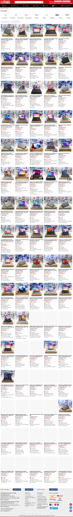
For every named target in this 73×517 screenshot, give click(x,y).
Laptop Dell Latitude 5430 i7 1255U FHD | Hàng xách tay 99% (36, 270)
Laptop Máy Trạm (14, 5)
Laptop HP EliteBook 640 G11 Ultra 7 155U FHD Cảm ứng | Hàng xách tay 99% (51, 298)
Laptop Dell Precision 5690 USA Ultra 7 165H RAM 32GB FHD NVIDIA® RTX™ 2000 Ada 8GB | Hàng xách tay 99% (36, 96)
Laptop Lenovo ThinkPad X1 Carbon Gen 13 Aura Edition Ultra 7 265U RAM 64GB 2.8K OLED (50, 443)
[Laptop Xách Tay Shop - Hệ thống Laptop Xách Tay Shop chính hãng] (5, 2)
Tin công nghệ (28, 494)
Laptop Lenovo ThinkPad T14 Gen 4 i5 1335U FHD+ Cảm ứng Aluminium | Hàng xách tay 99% (65, 327)
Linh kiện (46, 5)
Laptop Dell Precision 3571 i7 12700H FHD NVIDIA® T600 (6, 182)
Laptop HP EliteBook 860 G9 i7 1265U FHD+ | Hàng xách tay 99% (7, 240)
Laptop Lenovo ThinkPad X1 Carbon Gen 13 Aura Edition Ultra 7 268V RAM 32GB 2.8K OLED (36, 443)
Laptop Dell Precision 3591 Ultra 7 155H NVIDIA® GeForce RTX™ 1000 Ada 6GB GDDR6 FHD (21, 327)
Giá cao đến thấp (15, 21)
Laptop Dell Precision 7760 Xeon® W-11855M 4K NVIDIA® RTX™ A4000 (21, 154)
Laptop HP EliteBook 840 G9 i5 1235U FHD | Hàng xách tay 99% (21, 443)
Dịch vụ (55, 5)
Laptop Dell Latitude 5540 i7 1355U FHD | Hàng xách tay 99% (36, 240)
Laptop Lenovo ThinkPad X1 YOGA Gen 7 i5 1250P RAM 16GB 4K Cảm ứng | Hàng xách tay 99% (36, 356)
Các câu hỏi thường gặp (42, 501)
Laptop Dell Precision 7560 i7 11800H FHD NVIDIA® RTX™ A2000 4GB (21, 472)
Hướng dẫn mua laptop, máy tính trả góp (42, 505)
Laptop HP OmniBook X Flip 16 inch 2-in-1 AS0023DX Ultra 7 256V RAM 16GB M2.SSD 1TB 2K (65, 472)
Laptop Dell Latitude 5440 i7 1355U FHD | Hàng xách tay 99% (50, 182)
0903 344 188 (58, 1)
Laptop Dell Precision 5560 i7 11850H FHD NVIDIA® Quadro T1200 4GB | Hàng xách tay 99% (51, 126)
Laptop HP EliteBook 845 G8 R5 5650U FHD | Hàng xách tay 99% (36, 68)
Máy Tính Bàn (26, 5)
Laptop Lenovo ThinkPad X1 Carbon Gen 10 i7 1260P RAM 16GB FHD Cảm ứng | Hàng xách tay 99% (50, 96)
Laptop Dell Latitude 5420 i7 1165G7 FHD (36, 415)
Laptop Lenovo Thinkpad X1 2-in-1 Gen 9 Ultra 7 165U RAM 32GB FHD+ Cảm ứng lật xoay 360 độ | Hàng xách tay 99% (36, 154)
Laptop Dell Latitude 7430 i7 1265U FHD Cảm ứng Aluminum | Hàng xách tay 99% (36, 298)
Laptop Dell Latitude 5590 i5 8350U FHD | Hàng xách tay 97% (51, 39)
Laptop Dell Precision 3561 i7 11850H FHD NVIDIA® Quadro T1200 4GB (22, 415)
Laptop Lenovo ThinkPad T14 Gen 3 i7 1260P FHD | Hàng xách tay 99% (65, 298)
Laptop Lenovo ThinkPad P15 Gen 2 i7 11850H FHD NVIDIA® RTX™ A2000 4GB (36, 126)
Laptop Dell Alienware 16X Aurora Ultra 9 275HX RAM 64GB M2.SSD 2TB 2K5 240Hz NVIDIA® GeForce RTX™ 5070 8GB (7, 96)
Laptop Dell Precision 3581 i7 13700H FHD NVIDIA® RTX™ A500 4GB (36, 472)
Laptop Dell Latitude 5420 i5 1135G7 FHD (63, 39)
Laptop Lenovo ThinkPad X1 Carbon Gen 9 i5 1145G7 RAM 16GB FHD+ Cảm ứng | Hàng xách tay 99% (7, 327)
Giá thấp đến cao (5, 21)
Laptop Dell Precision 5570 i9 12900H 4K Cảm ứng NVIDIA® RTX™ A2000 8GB (65, 415)
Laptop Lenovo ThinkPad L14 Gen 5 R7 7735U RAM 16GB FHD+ (51, 415)
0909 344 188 (66, 1)
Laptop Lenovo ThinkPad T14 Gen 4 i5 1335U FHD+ (22, 240)
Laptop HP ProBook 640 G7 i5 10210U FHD (64, 154)
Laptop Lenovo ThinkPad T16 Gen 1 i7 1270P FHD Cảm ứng (22, 385)
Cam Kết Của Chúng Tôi (42, 497)
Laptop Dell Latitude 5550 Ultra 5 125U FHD (21, 125)
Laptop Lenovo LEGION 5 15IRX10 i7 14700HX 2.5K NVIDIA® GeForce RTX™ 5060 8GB (36, 182)
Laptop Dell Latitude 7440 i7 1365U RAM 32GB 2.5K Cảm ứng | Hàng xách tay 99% (22, 212)
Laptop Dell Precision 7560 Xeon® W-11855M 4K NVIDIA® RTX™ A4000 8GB (50, 154)
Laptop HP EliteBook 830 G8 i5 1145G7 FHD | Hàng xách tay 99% (21, 96)
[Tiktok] (50, 505)
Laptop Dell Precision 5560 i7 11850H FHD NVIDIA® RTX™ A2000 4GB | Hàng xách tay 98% (7, 154)
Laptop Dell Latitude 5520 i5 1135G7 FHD (20, 68)
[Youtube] (55, 505)
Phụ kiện (36, 5)
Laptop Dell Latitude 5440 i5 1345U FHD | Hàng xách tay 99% (50, 327)
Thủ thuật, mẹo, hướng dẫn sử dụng (30, 498)
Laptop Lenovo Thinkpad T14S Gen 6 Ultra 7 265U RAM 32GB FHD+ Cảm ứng (65, 356)
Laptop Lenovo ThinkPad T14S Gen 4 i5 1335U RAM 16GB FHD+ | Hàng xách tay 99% (50, 240)
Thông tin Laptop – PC (29, 496)
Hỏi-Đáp (27, 501)
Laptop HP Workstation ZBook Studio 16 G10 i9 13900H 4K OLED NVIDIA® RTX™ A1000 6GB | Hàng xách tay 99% (7, 298)
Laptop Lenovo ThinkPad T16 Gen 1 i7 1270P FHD (65, 68)
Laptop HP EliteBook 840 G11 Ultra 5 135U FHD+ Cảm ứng (8, 270)
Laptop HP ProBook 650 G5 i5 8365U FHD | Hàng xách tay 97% (36, 39)
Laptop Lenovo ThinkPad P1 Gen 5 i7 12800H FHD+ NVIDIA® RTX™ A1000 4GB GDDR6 (36, 385)
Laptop (5, 5)
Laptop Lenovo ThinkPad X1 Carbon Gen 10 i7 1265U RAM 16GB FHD (50, 385)
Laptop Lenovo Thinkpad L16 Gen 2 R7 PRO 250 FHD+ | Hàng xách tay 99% (36, 327)
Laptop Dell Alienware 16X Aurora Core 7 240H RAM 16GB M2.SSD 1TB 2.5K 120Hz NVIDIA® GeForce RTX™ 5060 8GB (8, 385)
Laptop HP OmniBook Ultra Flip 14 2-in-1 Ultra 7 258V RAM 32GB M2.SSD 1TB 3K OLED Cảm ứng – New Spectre (64, 443)
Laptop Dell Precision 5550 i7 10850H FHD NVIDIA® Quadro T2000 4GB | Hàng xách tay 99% (50, 212)
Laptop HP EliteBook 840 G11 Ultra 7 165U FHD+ (51, 356)
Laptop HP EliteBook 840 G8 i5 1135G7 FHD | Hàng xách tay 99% (7, 212)
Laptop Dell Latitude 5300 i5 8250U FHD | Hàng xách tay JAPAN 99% (22, 39)
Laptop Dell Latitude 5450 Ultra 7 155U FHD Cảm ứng (21, 270)
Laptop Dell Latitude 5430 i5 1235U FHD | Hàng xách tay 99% (65, 270)
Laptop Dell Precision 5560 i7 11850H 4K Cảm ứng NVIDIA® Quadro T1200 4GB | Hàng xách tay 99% (65, 212)
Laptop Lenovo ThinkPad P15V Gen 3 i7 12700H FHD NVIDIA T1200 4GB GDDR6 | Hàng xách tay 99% (7, 443)
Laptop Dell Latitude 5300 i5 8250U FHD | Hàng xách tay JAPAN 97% (8, 415)
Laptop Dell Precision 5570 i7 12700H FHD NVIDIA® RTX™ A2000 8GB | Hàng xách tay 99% (50, 270)
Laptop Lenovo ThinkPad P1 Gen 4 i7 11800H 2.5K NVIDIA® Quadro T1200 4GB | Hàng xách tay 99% (7, 472)
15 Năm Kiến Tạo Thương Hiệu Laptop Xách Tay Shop (42, 499)
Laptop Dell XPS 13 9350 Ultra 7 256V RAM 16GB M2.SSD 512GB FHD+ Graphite (50, 68)
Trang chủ (2, 8)
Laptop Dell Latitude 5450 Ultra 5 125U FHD (64, 125)
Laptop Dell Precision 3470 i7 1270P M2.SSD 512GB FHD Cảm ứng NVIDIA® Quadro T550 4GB (8, 126)
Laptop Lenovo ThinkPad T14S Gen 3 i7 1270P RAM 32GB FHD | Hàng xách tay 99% (22, 298)
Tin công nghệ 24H (67, 5)
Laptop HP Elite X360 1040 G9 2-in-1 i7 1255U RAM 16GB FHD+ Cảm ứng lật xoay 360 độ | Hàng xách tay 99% (22, 356)
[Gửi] (42, 2)
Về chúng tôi (40, 494)
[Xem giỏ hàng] (45, 2)
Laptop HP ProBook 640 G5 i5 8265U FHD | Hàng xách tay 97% (7, 68)
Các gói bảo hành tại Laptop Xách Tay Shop (30, 503)
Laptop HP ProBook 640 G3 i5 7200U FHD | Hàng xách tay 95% (7, 39)
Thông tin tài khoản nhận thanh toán (29, 505)
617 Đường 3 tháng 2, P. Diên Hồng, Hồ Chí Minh (61, 3)
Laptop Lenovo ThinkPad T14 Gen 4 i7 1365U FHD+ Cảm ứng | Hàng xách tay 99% (65, 240)
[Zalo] (53, 505)
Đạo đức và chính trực (41, 496)
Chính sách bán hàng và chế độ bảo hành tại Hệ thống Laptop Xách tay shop (42, 507)
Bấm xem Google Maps (5, 499)
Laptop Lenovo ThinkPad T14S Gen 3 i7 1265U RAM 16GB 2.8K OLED (65, 385)
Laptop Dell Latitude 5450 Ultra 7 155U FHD (64, 96)
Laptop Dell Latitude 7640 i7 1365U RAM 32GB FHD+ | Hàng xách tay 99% (36, 212)
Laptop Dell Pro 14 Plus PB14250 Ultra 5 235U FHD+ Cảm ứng (50, 472)
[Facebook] (58, 505)
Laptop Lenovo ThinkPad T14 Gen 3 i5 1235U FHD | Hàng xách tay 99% (8, 356)
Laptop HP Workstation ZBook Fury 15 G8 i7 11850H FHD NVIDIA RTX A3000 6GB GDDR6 (22, 182)
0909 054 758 (54, 489)
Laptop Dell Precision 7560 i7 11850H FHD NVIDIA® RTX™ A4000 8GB (64, 182)
